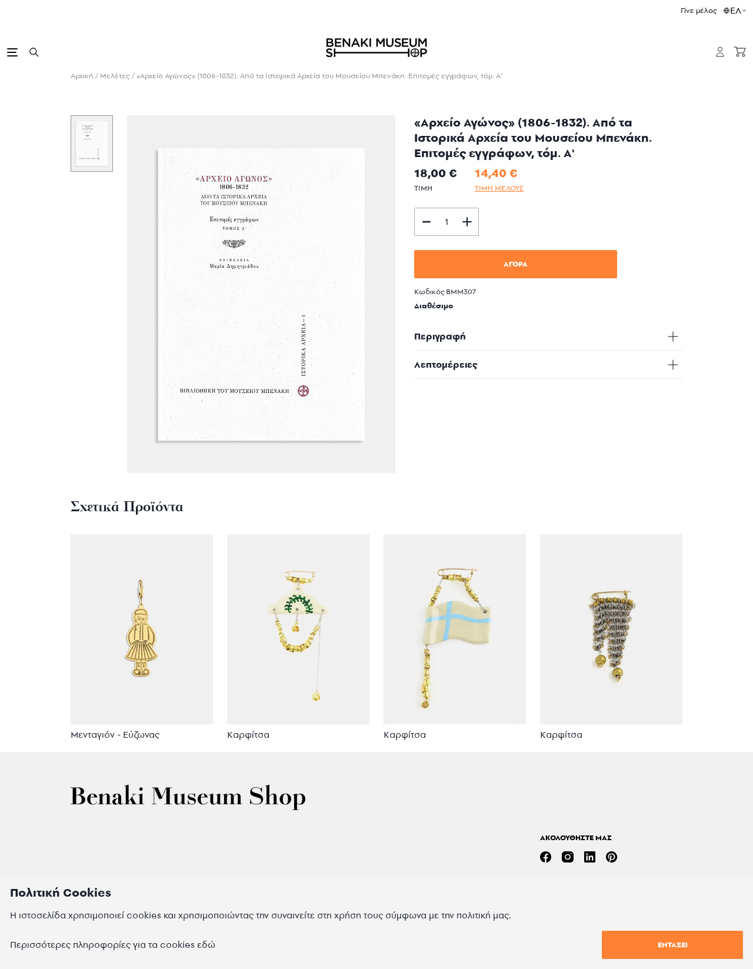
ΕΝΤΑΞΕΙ (673, 945)
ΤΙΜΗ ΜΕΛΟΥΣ (499, 188)
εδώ (206, 944)
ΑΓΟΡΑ (516, 264)
